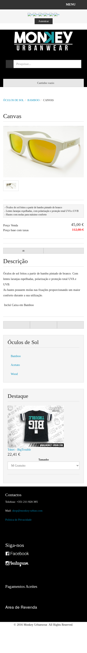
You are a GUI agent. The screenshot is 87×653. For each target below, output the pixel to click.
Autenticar (43, 21)
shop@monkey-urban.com (27, 510)
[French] (41, 14)
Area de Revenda (21, 607)
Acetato (15, 365)
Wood (14, 374)
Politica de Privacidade (18, 519)
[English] (36, 14)
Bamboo (33, 100)
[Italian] (51, 14)
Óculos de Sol (13, 100)
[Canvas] (43, 151)
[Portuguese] (30, 14)
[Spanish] (56, 14)
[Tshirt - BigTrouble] (36, 426)
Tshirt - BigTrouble (19, 449)
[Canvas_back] (11, 186)
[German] (46, 14)
